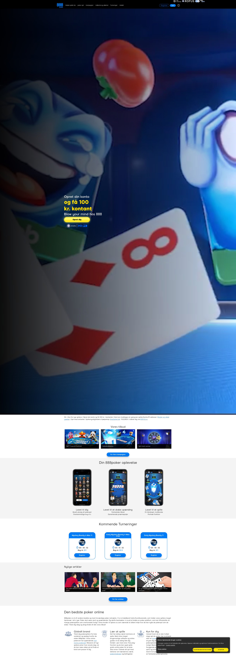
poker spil (81, 5)
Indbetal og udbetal (102, 5)
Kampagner (89, 5)
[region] (193, 645)
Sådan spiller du (70, 5)
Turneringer (113, 5)
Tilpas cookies (162, 649)
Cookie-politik (170, 645)
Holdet (122, 5)
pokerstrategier (115, 654)
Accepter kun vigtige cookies (202, 649)
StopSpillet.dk (115, 419)
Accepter (221, 649)
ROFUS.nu (144, 419)
